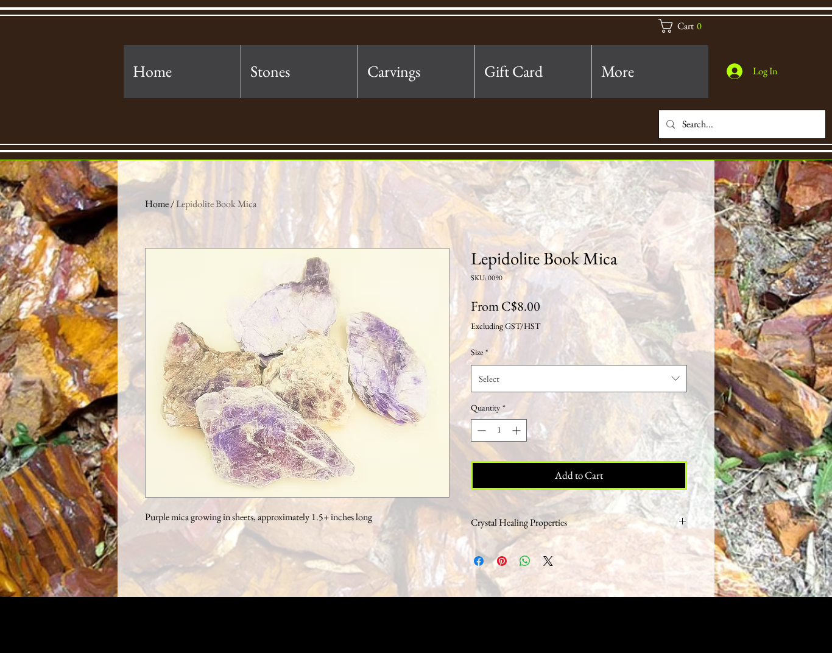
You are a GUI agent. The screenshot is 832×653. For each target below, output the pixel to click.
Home (157, 203)
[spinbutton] (499, 430)
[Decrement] (480, 430)
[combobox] (579, 378)
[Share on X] (548, 561)
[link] (686, 26)
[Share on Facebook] (478, 561)
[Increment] (517, 430)
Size (479, 352)
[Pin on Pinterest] (502, 561)
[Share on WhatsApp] (525, 561)
